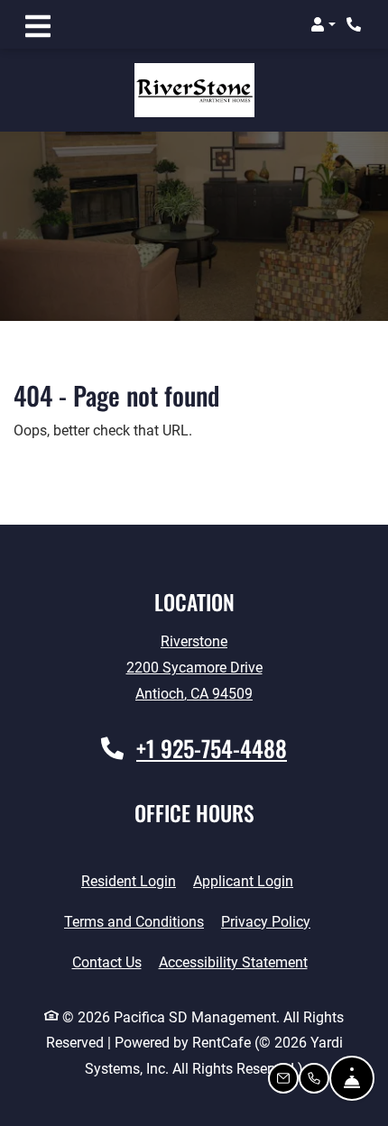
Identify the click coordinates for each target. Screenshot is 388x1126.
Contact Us (107, 962)
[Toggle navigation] (37, 24)
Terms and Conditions (134, 921)
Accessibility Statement (233, 962)
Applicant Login (243, 881)
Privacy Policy (265, 921)
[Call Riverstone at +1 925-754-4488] (355, 24)
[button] (323, 24)
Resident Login (128, 881)
